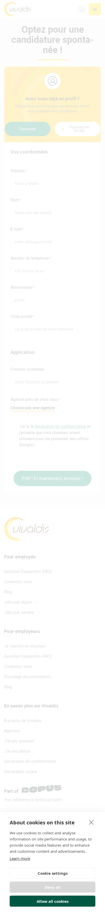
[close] (91, 822)
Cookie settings (53, 873)
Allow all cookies (53, 901)
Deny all (52, 887)
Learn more (20, 858)
